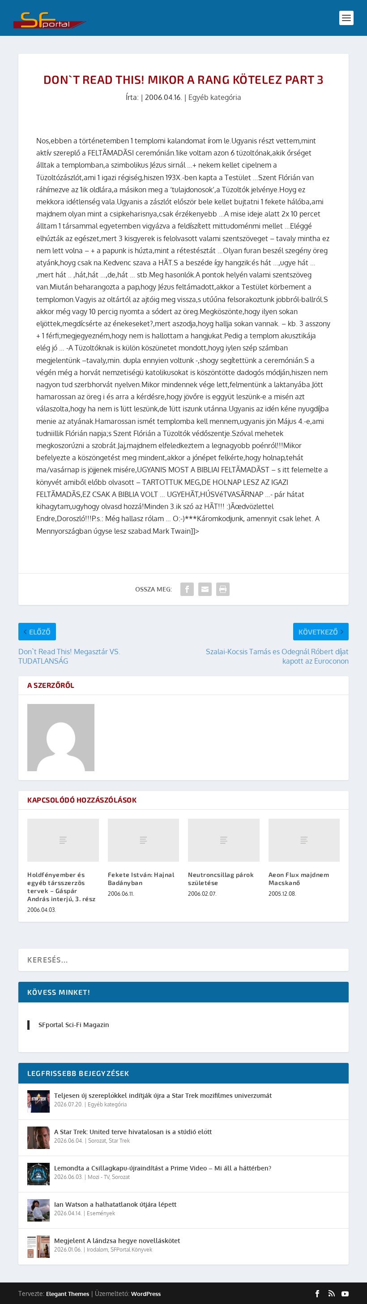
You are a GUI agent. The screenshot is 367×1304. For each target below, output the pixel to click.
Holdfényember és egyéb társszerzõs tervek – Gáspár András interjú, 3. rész (61, 887)
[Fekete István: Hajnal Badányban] (143, 840)
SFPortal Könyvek (131, 1249)
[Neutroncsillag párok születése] (224, 840)
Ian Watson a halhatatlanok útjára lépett (115, 1204)
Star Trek (119, 1140)
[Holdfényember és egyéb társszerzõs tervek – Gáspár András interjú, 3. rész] (63, 840)
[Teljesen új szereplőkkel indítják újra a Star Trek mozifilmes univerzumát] (38, 1101)
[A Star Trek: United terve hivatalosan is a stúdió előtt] (38, 1138)
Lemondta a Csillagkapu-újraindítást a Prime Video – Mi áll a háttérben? (162, 1168)
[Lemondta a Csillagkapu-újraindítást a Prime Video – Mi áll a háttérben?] (38, 1174)
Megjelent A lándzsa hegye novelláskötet (117, 1240)
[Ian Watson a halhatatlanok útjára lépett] (38, 1210)
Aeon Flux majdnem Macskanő (299, 878)
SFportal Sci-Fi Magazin (73, 1024)
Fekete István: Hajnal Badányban (141, 878)
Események (101, 1213)
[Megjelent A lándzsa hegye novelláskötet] (38, 1246)
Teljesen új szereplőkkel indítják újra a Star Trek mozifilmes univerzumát (163, 1095)
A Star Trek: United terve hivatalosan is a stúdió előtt (133, 1132)
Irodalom (97, 1249)
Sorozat (97, 1140)
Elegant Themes (67, 1293)
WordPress (146, 1293)
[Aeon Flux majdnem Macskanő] (304, 840)
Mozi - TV (98, 1177)
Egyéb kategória (214, 97)
